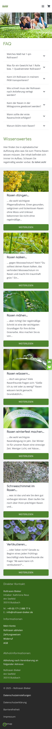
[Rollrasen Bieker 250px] (5, 6)
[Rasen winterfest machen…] (26, 433)
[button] (43, 6)
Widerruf (8, 638)
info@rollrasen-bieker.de (20, 612)
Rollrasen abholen (13, 630)
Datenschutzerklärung (15, 702)
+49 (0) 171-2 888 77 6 (18, 608)
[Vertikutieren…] (26, 548)
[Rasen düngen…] (26, 200)
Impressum (9, 716)
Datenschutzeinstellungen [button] (17, 695)
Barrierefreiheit (11, 709)
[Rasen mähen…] (26, 319)
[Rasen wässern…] (26, 377)
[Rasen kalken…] (26, 261)
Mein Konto (9, 625)
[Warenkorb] (48, 6)
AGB (5, 642)
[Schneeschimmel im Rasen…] (26, 489)
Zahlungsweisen (12, 634)
